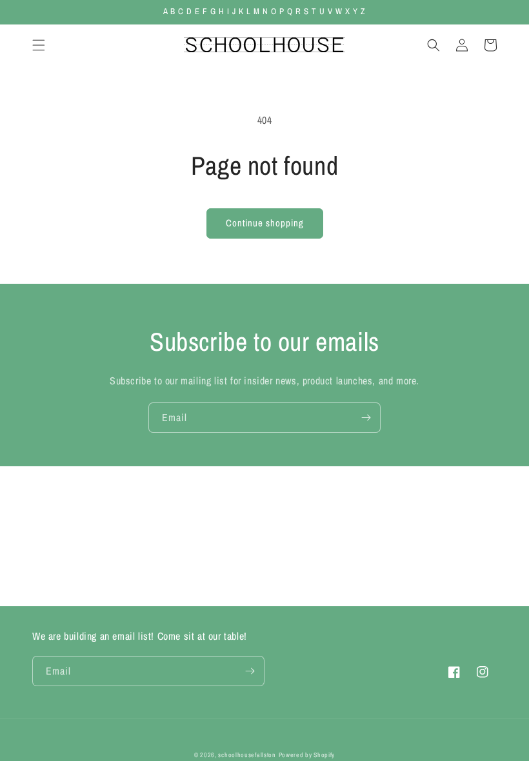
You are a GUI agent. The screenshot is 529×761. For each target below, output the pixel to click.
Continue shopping (265, 223)
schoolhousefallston (246, 755)
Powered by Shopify (307, 755)
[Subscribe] (366, 417)
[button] (39, 45)
